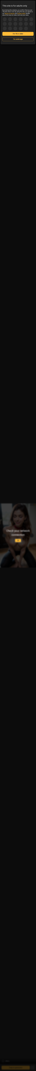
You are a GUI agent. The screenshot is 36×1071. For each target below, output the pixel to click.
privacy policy (21, 13)
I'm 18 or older (18, 34)
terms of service (10, 13)
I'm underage (18, 39)
